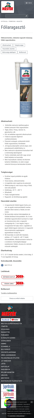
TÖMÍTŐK (4, 326)
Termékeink (12, 21)
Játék (3, 364)
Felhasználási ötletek (10, 358)
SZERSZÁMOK (6, 341)
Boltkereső (22, 52)
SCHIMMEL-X (5, 346)
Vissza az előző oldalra (17, 298)
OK (31, 402)
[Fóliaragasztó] (23, 119)
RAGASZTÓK (5, 332)
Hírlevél (4, 375)
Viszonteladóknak (8, 352)
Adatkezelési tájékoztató (11, 381)
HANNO (3, 344)
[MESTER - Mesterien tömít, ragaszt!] (7, 13)
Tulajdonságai (19, 45)
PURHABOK (5, 335)
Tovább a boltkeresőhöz (9, 293)
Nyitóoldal (4, 21)
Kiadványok (5, 369)
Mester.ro (5, 378)
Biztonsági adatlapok (9, 52)
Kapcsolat (5, 367)
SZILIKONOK (5, 329)
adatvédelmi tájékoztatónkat (17, 416)
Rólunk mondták (7, 372)
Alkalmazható (6, 45)
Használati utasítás (8, 49)
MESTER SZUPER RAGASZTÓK (11, 323)
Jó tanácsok (6, 361)
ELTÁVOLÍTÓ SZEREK (8, 338)
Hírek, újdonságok (8, 355)
